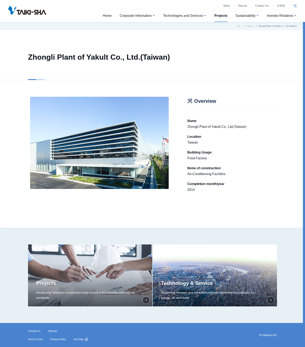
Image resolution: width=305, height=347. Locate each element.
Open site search (295, 6)
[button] (137, 16)
